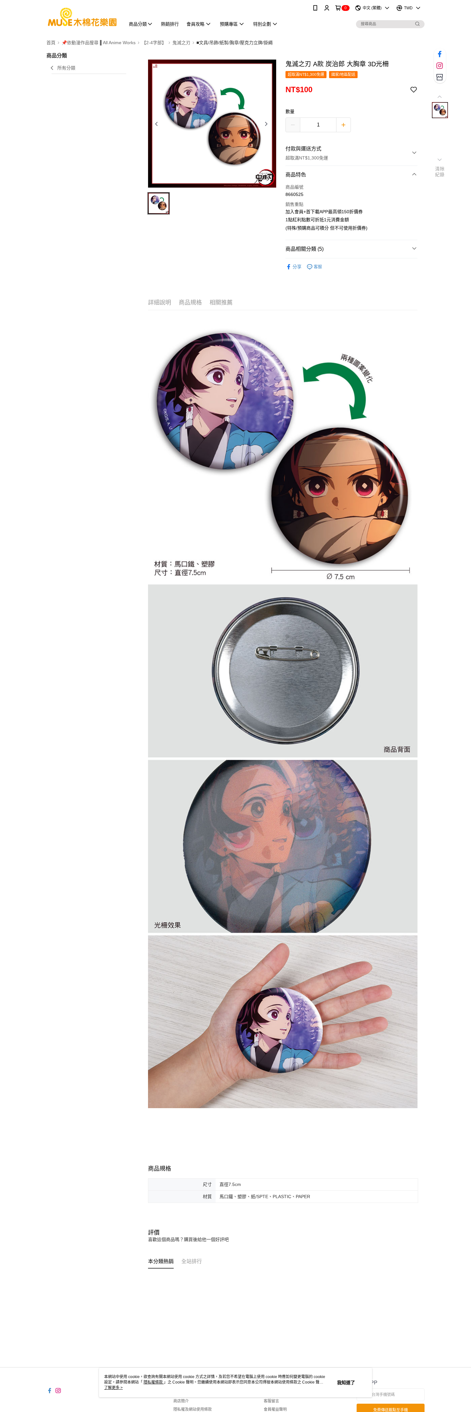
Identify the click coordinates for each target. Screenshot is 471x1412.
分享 (297, 266)
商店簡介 (181, 1401)
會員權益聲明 (275, 1409)
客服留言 (271, 1401)
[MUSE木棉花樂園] (82, 16)
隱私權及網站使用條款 (192, 1409)
